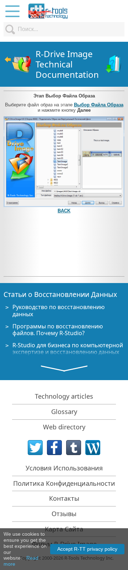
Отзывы (64, 513)
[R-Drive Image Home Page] (18, 64)
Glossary (64, 411)
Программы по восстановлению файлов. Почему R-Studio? (57, 329)
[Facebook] (54, 447)
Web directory (64, 427)
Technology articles (64, 396)
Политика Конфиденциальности (64, 483)
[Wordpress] (92, 447)
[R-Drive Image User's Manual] (113, 64)
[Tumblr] (73, 447)
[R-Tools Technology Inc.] (48, 11)
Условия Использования (64, 468)
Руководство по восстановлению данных (58, 310)
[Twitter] (35, 447)
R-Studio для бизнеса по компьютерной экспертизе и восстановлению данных (67, 348)
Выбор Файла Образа (98, 104)
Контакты (64, 498)
